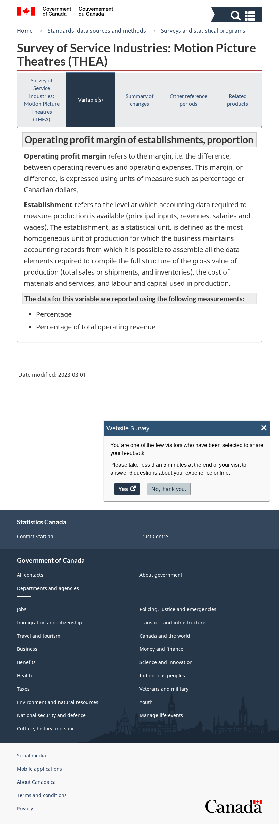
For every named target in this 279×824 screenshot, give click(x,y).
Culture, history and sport (46, 728)
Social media (31, 755)
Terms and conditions (42, 795)
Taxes (23, 689)
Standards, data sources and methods (97, 30)
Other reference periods (188, 100)
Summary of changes (139, 100)
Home (25, 30)
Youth (146, 702)
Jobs (22, 609)
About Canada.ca (36, 782)
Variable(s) (90, 99)
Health (24, 675)
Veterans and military (164, 689)
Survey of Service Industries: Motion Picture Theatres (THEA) (42, 99)
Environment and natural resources (57, 702)
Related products (237, 100)
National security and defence (51, 715)
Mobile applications (39, 768)
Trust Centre (154, 536)
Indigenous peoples (162, 675)
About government (161, 575)
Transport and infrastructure (173, 622)
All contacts (30, 575)
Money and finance (161, 649)
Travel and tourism (38, 635)
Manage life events (161, 715)
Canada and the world (165, 635)
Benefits (26, 662)
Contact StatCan (35, 536)
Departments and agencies (48, 588)
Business (27, 649)
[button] (237, 15)
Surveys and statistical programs (203, 30)
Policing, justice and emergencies (178, 609)
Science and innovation (166, 662)
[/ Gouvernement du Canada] (65, 12)
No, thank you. (168, 489)
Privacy (25, 808)
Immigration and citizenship (49, 622)
